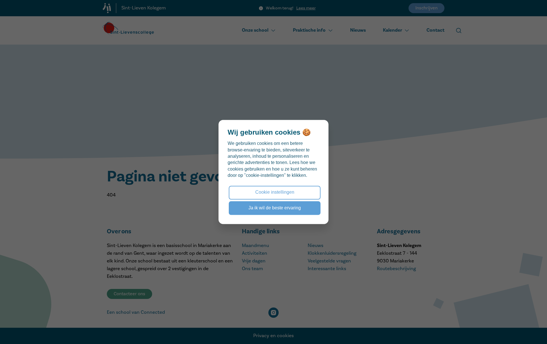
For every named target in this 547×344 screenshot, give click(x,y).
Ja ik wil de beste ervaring (274, 207)
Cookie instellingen (274, 192)
